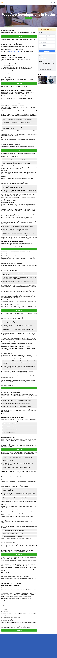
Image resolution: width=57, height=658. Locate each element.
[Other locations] (52, 2)
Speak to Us (19, 248)
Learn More (19, 150)
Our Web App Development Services (46, 65)
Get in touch (28, 18)
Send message (47, 51)
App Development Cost (43, 58)
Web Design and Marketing (14, 51)
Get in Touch (19, 36)
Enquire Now (19, 388)
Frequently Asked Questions (45, 68)
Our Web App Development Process (46, 63)
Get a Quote (19, 83)
